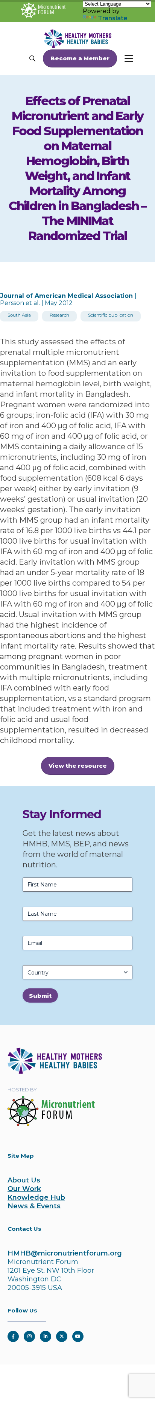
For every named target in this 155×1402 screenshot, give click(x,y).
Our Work (24, 1189)
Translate (113, 18)
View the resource (78, 765)
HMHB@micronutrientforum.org (65, 1253)
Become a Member (79, 58)
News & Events (34, 1206)
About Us (24, 1180)
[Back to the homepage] (55, 1071)
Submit (40, 995)
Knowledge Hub (36, 1197)
